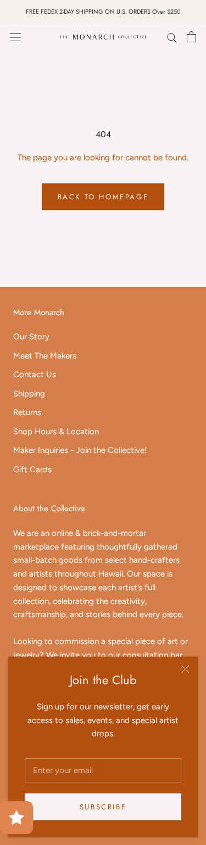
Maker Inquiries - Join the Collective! (80, 450)
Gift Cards (32, 469)
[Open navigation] (15, 37)
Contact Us (34, 374)
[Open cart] (191, 36)
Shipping (29, 394)
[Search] (172, 37)
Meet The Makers (44, 356)
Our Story (31, 337)
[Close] (185, 669)
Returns (27, 412)
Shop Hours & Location (56, 432)
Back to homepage (103, 197)
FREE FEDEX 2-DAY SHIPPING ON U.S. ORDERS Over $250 (103, 11)
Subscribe (103, 807)
